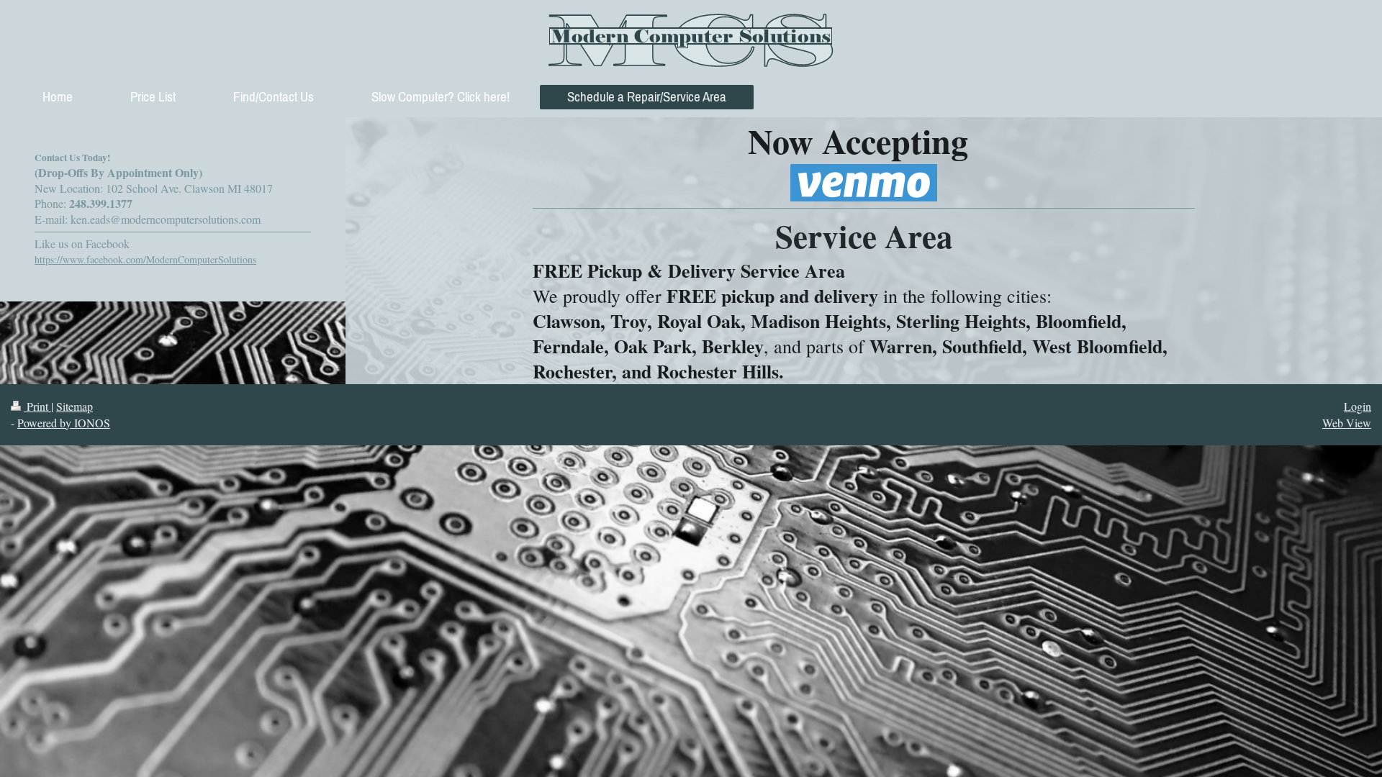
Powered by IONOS (63, 422)
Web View (1346, 422)
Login (1357, 406)
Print (37, 406)
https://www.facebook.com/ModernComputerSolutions (145, 259)
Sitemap (74, 406)
